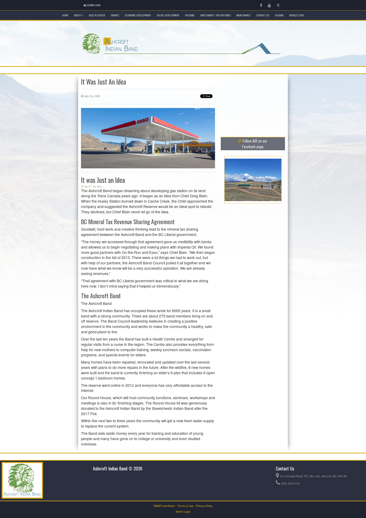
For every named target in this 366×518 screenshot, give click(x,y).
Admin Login (183, 511)
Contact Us (262, 15)
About (77, 15)
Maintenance (243, 15)
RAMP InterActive (164, 506)
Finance (115, 15)
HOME (65, 15)
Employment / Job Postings (215, 15)
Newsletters (296, 15)
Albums (279, 15)
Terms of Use (185, 506)
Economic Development (138, 15)
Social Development (168, 15)
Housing (189, 15)
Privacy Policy (204, 506)
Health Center (97, 15)
